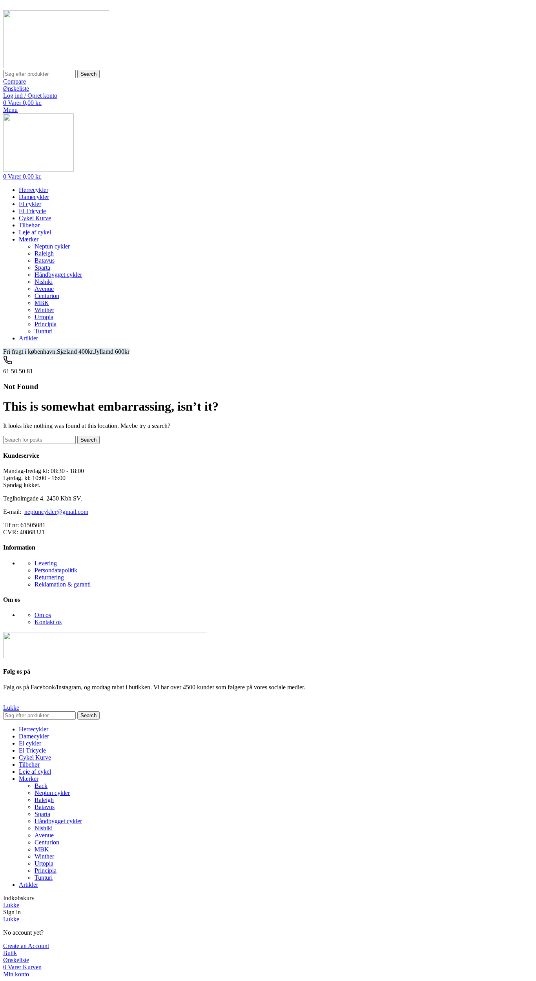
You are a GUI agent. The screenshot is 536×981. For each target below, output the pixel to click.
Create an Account (26, 946)
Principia (46, 324)
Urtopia (44, 317)
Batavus (45, 260)
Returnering (49, 577)
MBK (42, 303)
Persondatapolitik (56, 570)
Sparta (42, 267)
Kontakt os (48, 622)
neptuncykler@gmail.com (56, 511)
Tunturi (44, 331)
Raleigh (44, 253)
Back (41, 785)
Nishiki (44, 281)
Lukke (11, 707)
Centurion (47, 295)
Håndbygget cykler (58, 274)
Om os (43, 615)
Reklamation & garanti (63, 584)
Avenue (44, 288)
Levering (46, 563)
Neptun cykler (52, 246)
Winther (44, 310)
